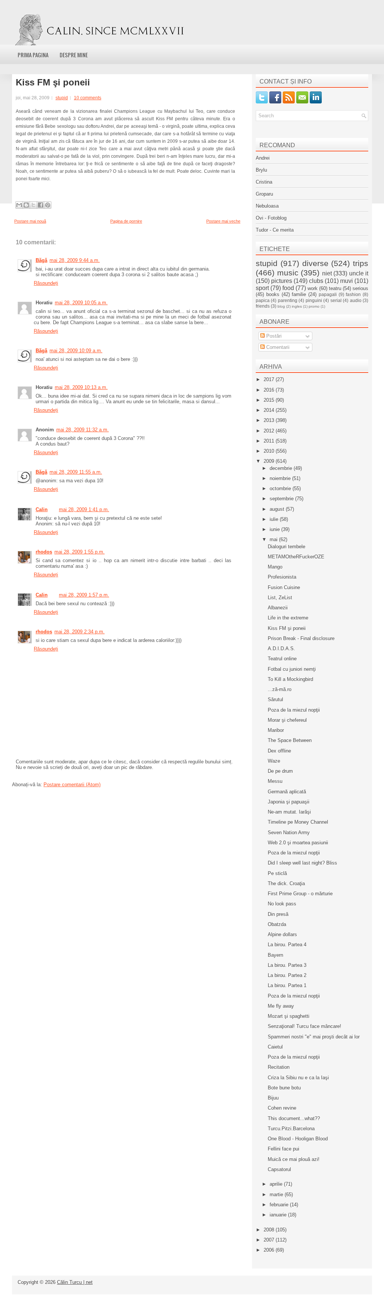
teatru (335, 288)
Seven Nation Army (289, 832)
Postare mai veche (223, 221)
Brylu (261, 170)
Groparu (264, 194)
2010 (270, 451)
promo (314, 306)
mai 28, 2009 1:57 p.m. (84, 595)
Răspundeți (46, 283)
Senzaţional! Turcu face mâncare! (304, 1026)
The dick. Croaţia (286, 883)
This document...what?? (294, 1118)
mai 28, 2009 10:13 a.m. (81, 387)
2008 (270, 1230)
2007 (270, 1240)
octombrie (281, 488)
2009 (270, 461)
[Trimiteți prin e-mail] (19, 205)
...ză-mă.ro (279, 689)
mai (274, 539)
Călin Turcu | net (75, 1282)
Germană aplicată (287, 791)
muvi (346, 281)
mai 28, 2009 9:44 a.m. (75, 260)
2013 (270, 420)
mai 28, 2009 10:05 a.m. (81, 302)
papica (263, 300)
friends (263, 306)
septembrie (282, 498)
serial (336, 300)
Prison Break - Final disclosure (301, 638)
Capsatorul (279, 1169)
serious (360, 288)
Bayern (275, 955)
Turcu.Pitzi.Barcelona (291, 1128)
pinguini (314, 300)
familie (299, 294)
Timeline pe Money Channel (298, 822)
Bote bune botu (284, 1088)
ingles (297, 306)
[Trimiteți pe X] (33, 205)
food (288, 288)
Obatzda (277, 924)
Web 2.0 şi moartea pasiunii (298, 842)
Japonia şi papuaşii (288, 802)
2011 (270, 441)
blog (281, 306)
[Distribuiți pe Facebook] (40, 205)
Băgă (41, 260)
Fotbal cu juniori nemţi (292, 669)
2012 (270, 431)
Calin (42, 509)
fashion (353, 294)
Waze (274, 761)
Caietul (275, 1047)
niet (327, 273)
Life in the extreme (288, 618)
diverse (315, 263)
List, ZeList (280, 597)
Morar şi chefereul (287, 720)
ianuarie (279, 1215)
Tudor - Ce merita (275, 230)
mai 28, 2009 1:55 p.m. (79, 552)
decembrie (282, 468)
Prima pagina (33, 55)
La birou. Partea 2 (287, 975)
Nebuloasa (267, 206)
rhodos (44, 552)
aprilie (277, 1184)
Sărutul (275, 699)
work (313, 288)
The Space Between (290, 740)
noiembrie (281, 478)
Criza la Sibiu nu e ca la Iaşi (298, 1077)
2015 (270, 400)
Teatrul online (282, 658)
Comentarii (277, 347)
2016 (270, 390)
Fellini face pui (283, 1149)
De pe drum (280, 771)
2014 (270, 410)
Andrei (263, 158)
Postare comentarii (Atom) (72, 784)
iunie (275, 529)
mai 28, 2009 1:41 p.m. (84, 509)
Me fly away (281, 1006)
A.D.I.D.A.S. (281, 648)
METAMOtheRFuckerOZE (296, 556)
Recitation (279, 1067)
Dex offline (279, 751)
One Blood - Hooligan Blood (298, 1138)
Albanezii (278, 607)
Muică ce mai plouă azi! (294, 1159)
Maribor (276, 730)
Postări (273, 336)
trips (360, 263)
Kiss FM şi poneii (53, 82)
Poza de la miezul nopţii (294, 710)
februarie (280, 1204)
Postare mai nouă (30, 221)
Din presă (278, 914)
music (287, 272)
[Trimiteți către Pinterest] (47, 205)
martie (277, 1194)
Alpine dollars (282, 934)
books (272, 294)
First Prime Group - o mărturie (300, 893)
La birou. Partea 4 (287, 944)
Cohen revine (282, 1108)
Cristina (264, 182)
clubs (316, 281)
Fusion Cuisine (284, 587)
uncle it (359, 273)
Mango (275, 567)
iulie (275, 519)
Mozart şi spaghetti (288, 1016)
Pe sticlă (277, 873)
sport (262, 288)
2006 (270, 1250)
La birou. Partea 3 (287, 965)
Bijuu (273, 1098)
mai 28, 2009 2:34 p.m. (79, 631)
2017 (270, 379)
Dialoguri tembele (286, 546)
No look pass (282, 904)
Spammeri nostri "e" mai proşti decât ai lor (314, 1037)
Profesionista (282, 577)
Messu (275, 781)
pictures (281, 281)
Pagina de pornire (126, 221)
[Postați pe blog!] (26, 205)
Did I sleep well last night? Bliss (302, 863)
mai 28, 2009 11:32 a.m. (82, 429)
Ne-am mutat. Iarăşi (289, 812)
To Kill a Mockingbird (290, 679)
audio (356, 300)
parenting (287, 300)
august (278, 509)
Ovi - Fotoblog (271, 218)
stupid (62, 97)
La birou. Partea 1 (287, 985)
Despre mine (74, 55)
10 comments (87, 97)
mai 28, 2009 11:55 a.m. (76, 472)
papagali (328, 294)
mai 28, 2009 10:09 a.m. (76, 350)
